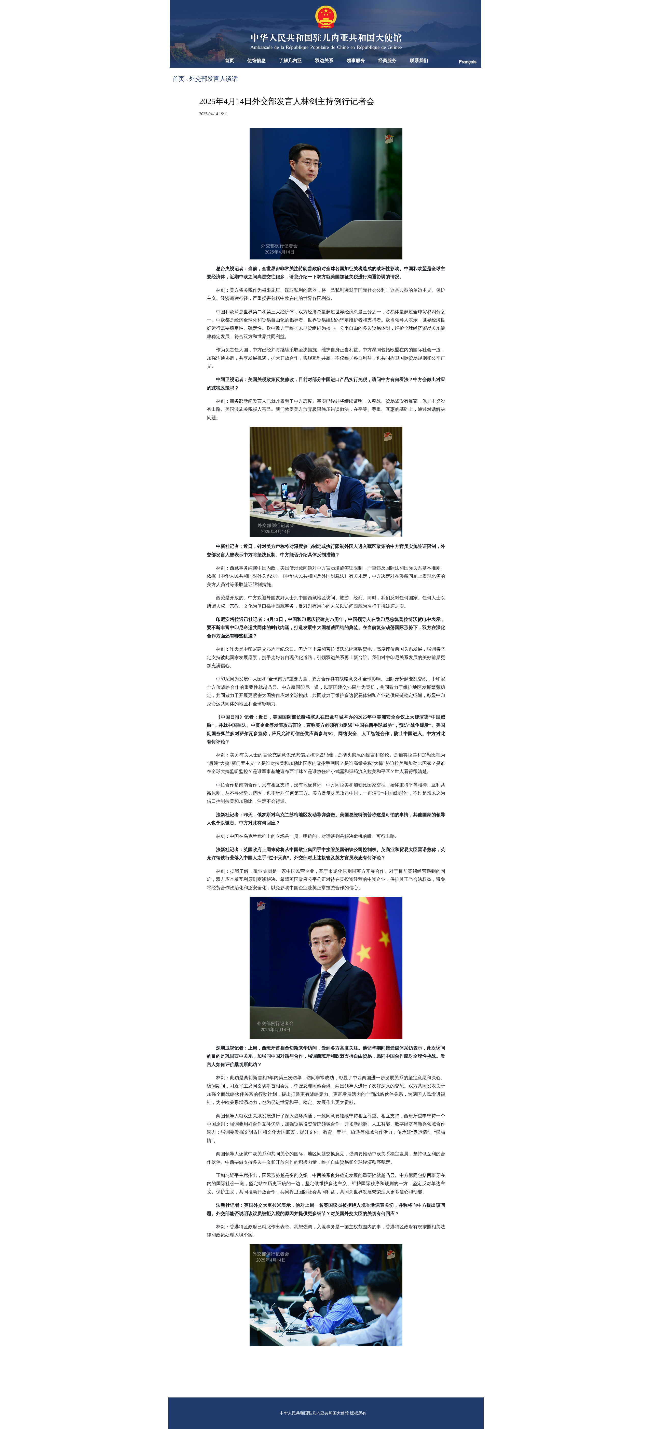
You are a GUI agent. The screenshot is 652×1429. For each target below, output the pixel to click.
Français (468, 61)
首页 (229, 60)
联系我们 (419, 60)
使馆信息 (256, 60)
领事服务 (356, 60)
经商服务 (387, 60)
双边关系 (324, 60)
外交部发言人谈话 (213, 79)
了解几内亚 (290, 60)
